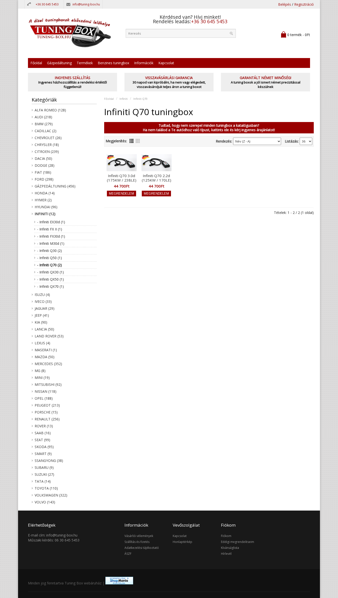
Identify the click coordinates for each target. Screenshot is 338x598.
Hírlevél (226, 554)
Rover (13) (44, 426)
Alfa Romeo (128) (50, 110)
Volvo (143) (45, 502)
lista (131, 141)
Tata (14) (43, 481)
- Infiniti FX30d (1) (51, 236)
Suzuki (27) (44, 474)
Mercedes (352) (48, 363)
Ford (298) (44, 179)
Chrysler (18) (47, 144)
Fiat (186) (43, 172)
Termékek (85, 63)
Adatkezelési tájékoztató (141, 548)
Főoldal (36, 63)
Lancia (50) (44, 329)
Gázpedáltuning (59, 63)
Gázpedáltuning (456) (55, 186)
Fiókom (226, 536)
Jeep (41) (42, 315)
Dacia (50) (43, 158)
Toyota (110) (46, 488)
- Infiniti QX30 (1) (50, 272)
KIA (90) (41, 322)
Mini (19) (42, 377)
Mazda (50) (44, 356)
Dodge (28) (44, 165)
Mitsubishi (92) (48, 384)
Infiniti (124, 99)
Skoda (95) (44, 446)
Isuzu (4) (42, 294)
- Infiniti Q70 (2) (49, 265)
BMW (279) (44, 124)
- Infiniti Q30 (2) (49, 250)
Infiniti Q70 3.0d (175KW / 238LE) (121, 177)
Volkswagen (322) (51, 495)
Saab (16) (43, 433)
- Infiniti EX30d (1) (51, 222)
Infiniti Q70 (140, 99)
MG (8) (40, 370)
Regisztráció (304, 4)
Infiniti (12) (45, 213)
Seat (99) (42, 439)
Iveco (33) (43, 301)
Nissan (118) (45, 391)
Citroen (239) (47, 151)
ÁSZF (127, 554)
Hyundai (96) (46, 207)
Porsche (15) (46, 412)
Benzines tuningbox (113, 63)
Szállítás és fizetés (136, 542)
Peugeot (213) (47, 405)
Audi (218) (43, 117)
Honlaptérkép (182, 542)
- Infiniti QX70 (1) (50, 286)
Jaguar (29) (44, 308)
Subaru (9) (44, 467)
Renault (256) (47, 419)
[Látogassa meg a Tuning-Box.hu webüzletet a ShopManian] (119, 583)
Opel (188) (44, 398)
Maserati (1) (46, 350)
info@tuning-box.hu (86, 4)
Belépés (284, 4)
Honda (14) (45, 193)
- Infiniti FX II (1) (49, 229)
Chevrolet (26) (48, 137)
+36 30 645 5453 (47, 4)
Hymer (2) (43, 200)
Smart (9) (43, 453)
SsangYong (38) (49, 460)
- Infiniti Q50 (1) (49, 257)
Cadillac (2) (45, 130)
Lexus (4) (42, 343)
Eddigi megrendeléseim (237, 542)
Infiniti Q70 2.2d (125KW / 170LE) (156, 177)
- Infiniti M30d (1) (50, 243)
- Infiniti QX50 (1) (50, 279)
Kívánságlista (230, 548)
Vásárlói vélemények (138, 536)
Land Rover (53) (49, 336)
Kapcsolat (166, 63)
